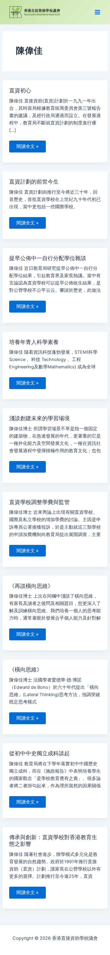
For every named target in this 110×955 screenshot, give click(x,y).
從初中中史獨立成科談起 (39, 753)
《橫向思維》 (25, 669)
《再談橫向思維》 (31, 585)
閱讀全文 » (27, 145)
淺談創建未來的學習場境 (39, 418)
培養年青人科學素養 (34, 341)
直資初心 (20, 90)
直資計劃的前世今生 (34, 181)
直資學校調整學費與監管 (39, 502)
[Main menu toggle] (97, 12)
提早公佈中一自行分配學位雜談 (47, 258)
